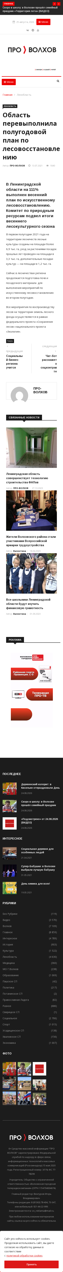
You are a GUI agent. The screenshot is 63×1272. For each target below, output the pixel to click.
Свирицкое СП (11, 1012)
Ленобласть (24, 94)
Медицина (9, 963)
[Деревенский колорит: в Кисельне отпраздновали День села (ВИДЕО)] (10, 789)
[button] (54, 4)
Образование (11, 975)
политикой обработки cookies (24, 1255)
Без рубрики (10, 913)
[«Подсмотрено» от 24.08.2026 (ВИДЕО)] (10, 824)
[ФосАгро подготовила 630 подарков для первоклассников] (9, 1089)
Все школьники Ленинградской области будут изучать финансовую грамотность (28, 604)
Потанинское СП (12, 993)
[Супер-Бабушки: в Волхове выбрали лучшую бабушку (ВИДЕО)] (10, 871)
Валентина (19, 551)
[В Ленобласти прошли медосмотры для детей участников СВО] (39, 1089)
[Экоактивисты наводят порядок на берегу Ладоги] (24, 1089)
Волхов (7, 926)
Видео (6, 920)
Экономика (9, 1042)
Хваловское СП (12, 1036)
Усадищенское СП (13, 1030)
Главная (8, 94)
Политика (8, 987)
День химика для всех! (35, 883)
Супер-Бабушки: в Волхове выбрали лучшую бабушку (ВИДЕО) (38, 870)
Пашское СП (10, 981)
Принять (31, 1264)
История (8, 944)
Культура (8, 950)
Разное (7, 1006)
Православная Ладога (16, 999)
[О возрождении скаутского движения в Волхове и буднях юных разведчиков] (39, 1104)
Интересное (10, 938)
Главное (8, 932)
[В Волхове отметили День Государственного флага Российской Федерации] (24, 1104)
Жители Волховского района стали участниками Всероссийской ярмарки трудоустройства (31, 541)
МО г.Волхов (10, 969)
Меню (44, 22)
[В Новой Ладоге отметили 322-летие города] (9, 1104)
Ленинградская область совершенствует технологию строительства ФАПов (27, 478)
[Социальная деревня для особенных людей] (10, 854)
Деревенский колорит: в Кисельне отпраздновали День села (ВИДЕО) (40, 788)
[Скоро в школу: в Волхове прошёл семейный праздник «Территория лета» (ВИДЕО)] (10, 806)
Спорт (6, 1024)
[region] (31, 1251)
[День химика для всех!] (10, 888)
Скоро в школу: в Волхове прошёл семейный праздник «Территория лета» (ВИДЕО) (39, 805)
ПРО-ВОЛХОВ (17, 165)
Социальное (10, 1018)
